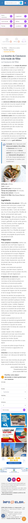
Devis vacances (4, 16)
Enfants (3, 402)
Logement (19, 16)
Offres (17, 21)
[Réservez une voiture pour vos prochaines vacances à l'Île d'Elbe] (14, 435)
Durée (3, 388)
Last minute (4, 21)
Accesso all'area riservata (13, 518)
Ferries (3, 26)
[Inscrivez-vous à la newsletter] (3, 516)
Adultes (3, 395)
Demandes (6, 410)
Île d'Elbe (4, 48)
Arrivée (3, 382)
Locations (18, 26)
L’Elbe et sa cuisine (14, 48)
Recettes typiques (9, 50)
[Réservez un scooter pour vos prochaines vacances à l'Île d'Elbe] (14, 420)
